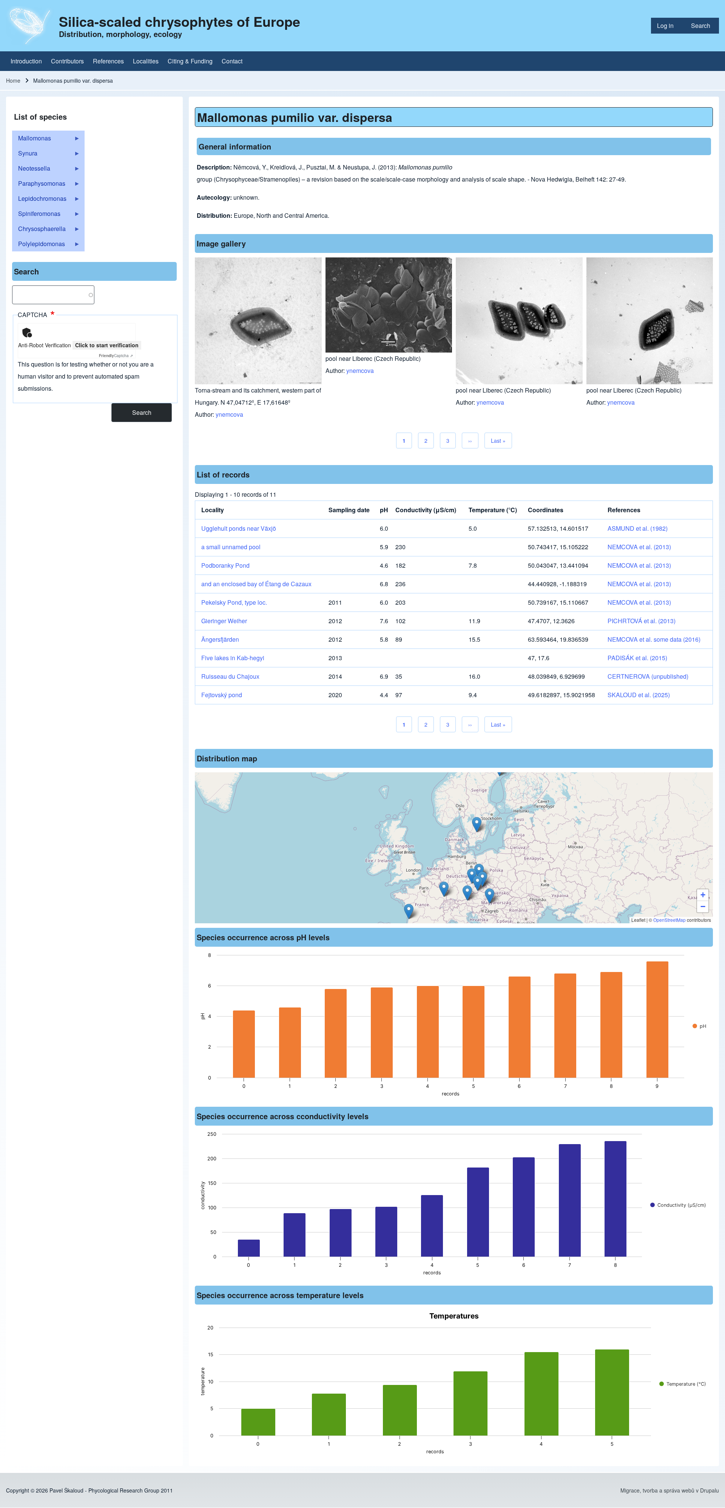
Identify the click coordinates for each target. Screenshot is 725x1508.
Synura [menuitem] (24, 155)
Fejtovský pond (221, 694)
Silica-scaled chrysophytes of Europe (179, 21)
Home (13, 80)
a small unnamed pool (231, 546)
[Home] (30, 25)
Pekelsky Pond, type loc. (234, 602)
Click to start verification (107, 345)
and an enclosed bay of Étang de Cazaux (256, 583)
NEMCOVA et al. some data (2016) (654, 639)
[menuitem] (668, 26)
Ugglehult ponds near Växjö (238, 528)
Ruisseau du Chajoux (230, 676)
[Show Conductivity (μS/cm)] (678, 1205)
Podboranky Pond (225, 565)
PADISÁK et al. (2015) (637, 657)
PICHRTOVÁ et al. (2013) (642, 620)
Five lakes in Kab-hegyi (232, 657)
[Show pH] (699, 1026)
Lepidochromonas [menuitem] (39, 200)
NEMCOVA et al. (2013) (639, 546)
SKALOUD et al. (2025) (639, 694)
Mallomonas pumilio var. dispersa (294, 117)
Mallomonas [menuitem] (31, 140)
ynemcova (229, 414)
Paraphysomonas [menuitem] (38, 185)
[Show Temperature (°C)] (682, 1384)
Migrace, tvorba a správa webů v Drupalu (669, 1490)
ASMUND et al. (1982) (638, 528)
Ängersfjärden (220, 639)
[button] (489, 896)
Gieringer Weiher (224, 620)
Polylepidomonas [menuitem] (38, 245)
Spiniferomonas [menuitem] (36, 215)
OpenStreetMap (669, 920)
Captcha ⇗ (116, 355)
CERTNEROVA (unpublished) (648, 676)
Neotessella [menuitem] (31, 170)
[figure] (454, 1026)
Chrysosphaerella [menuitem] (39, 230)
